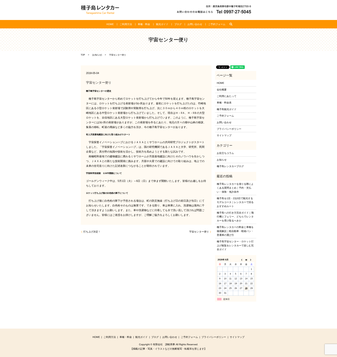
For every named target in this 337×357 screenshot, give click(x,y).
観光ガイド (162, 24)
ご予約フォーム (216, 24)
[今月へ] (246, 259)
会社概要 (222, 89)
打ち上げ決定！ (92, 231)
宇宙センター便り (199, 231)
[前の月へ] (241, 259)
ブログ (178, 24)
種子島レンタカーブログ (230, 166)
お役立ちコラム (225, 153)
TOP (83, 55)
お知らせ (97, 55)
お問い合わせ (194, 24)
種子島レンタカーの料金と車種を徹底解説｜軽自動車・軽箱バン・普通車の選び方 (235, 231)
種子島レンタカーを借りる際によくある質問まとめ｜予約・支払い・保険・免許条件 (235, 188)
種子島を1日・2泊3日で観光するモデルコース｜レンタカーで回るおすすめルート (235, 202)
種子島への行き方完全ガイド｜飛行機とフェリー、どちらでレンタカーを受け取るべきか (235, 216)
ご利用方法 (126, 24)
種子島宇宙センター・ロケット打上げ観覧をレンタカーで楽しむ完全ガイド (235, 245)
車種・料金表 (224, 102)
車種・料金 (144, 24)
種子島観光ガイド (226, 109)
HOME (110, 24)
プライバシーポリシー (229, 128)
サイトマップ (224, 135)
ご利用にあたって (226, 96)
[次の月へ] (251, 259)
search (231, 24)
